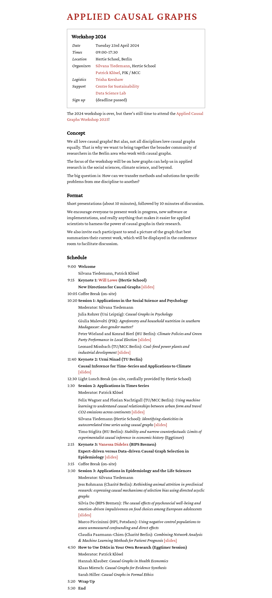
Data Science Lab (111, 93)
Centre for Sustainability (117, 86)
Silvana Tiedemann (113, 65)
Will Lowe (108, 280)
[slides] (147, 286)
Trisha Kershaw (109, 79)
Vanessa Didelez (113, 444)
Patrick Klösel (108, 72)
